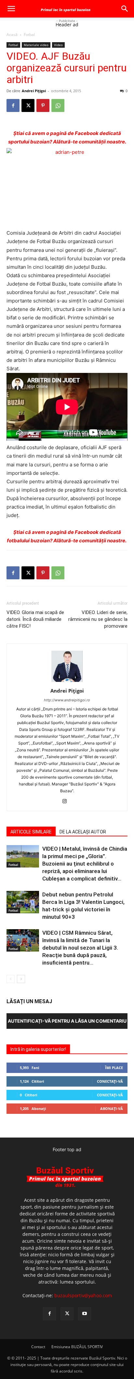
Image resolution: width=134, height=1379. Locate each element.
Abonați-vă (111, 1108)
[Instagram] (67, 802)
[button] (11, 9)
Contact (38, 1346)
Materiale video (36, 45)
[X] (27, 105)
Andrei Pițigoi (34, 90)
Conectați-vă (110, 1081)
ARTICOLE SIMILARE (31, 831)
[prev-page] (11, 979)
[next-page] (21, 979)
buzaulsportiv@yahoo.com (83, 1295)
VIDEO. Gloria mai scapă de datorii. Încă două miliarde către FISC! (35, 619)
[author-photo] (67, 681)
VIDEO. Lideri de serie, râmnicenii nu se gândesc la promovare (97, 619)
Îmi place (114, 1067)
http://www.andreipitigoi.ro (67, 700)
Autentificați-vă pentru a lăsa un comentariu (67, 1021)
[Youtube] (84, 1313)
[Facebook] (13, 105)
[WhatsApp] (57, 105)
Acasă (12, 34)
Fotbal (29, 34)
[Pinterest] (42, 105)
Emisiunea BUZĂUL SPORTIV (77, 1346)
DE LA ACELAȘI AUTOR (83, 831)
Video (58, 45)
